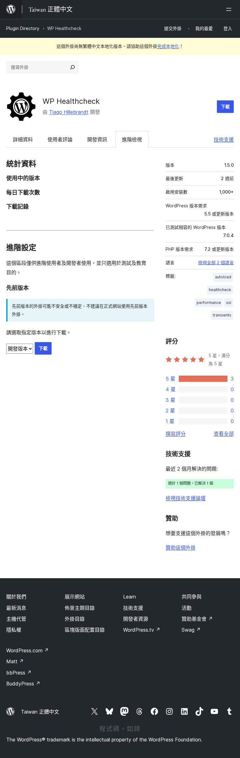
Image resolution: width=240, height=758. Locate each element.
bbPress (19, 673)
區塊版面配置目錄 (85, 630)
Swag (191, 630)
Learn (129, 597)
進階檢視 (132, 139)
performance (209, 302)
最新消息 (16, 608)
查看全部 (224, 434)
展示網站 (75, 597)
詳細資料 (23, 139)
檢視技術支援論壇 (186, 498)
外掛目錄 (75, 619)
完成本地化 (168, 46)
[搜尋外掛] (72, 67)
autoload (223, 277)
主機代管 (16, 619)
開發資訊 (97, 139)
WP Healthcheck (71, 101)
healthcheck (220, 289)
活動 (187, 608)
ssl (228, 302)
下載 (225, 106)
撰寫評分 (176, 434)
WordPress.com (27, 650)
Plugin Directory (22, 28)
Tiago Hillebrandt (68, 112)
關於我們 (16, 597)
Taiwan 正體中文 (40, 712)
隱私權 (13, 630)
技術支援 (224, 139)
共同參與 (192, 597)
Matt (15, 661)
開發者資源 (135, 619)
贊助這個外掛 (181, 547)
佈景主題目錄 (80, 608)
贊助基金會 (197, 619)
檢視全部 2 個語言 (216, 262)
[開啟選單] (230, 9)
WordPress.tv (141, 630)
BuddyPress (23, 683)
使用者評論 (60, 139)
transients (222, 315)
